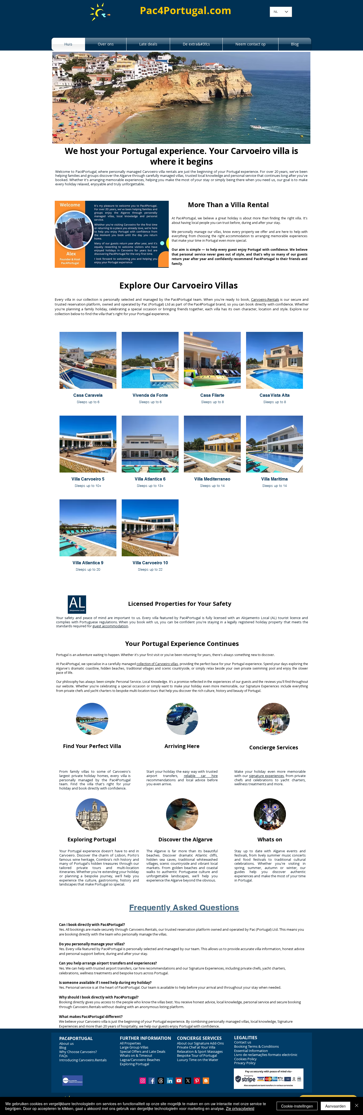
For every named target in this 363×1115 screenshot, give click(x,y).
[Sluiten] (356, 1106)
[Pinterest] (197, 1081)
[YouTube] (179, 1081)
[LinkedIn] (170, 1081)
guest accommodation (110, 626)
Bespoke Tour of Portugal (197, 1055)
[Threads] (161, 1081)
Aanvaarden (335, 1106)
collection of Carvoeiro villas (157, 664)
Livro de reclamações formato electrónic (265, 1054)
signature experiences (266, 775)
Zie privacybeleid (240, 1108)
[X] (188, 1081)
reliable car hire (201, 775)
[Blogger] (206, 1081)
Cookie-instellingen (297, 1106)
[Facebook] (152, 1081)
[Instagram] (143, 1081)
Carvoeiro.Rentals (265, 299)
